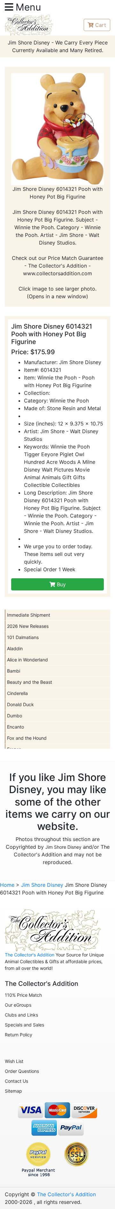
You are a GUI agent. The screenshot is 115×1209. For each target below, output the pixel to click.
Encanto (15, 726)
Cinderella (17, 693)
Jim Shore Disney (63, 847)
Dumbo (14, 715)
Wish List (14, 1061)
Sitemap (13, 1091)
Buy (60, 584)
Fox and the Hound (27, 738)
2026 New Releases (28, 626)
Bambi (13, 671)
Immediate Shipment (28, 615)
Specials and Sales (24, 1024)
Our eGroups (18, 1005)
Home (7, 885)
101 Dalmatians (23, 637)
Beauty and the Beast (29, 682)
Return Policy (18, 1034)
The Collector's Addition (29, 954)
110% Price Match (23, 995)
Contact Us (16, 1081)
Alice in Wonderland (27, 659)
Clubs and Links (21, 1015)
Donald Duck (20, 704)
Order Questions (22, 1071)
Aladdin (15, 648)
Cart (100, 25)
